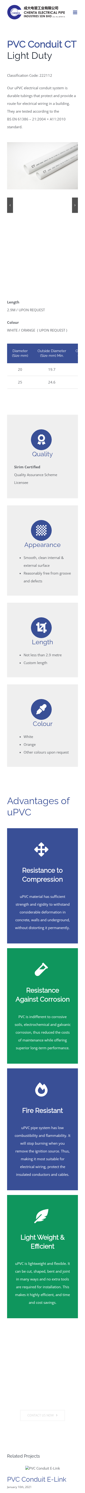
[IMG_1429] (42, 165)
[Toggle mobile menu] (75, 12)
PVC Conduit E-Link (36, 1479)
